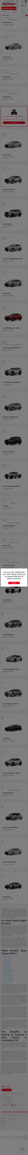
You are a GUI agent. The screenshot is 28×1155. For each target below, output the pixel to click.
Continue (14, 583)
